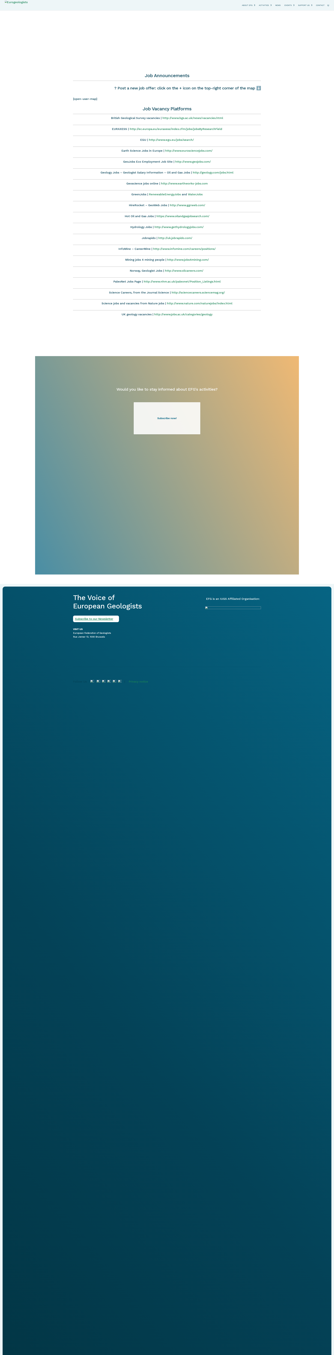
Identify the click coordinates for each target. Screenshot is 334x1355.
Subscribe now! (167, 418)
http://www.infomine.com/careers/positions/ (184, 248)
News (278, 5)
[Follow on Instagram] (86, 61)
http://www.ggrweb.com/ (187, 205)
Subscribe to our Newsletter (94, 618)
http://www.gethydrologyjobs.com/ (179, 227)
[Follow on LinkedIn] (91, 61)
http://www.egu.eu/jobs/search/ (171, 139)
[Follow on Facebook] (75, 61)
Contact (320, 5)
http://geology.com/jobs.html (212, 172)
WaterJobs (195, 194)
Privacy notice (138, 681)
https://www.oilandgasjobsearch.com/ (182, 216)
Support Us (304, 5)
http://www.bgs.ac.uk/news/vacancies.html (192, 118)
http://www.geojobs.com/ (193, 161)
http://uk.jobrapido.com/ (175, 238)
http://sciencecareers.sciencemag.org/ (198, 292)
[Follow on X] (80, 61)
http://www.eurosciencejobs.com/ (189, 150)
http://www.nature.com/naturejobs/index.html (199, 303)
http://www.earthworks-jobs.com (184, 183)
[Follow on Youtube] (96, 61)
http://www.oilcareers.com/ (184, 270)
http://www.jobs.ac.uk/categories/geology (183, 314)
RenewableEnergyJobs (165, 194)
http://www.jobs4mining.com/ (188, 259)
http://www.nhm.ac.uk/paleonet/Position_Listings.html (182, 281)
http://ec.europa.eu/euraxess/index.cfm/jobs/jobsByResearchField (176, 129)
